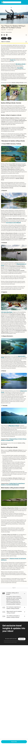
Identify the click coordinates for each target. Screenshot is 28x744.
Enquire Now (14, 741)
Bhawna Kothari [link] (9, 32)
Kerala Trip (12, 59)
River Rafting (20, 67)
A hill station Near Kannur (6, 312)
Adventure (4, 38)
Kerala (9, 38)
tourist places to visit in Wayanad (13, 222)
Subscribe (21, 638)
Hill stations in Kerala (20, 64)
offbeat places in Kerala (13, 425)
